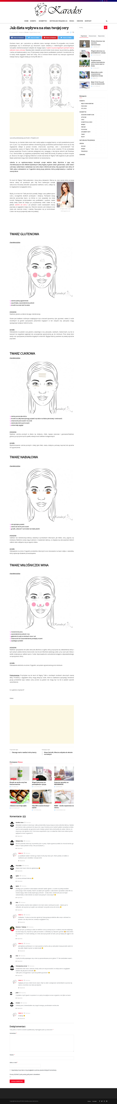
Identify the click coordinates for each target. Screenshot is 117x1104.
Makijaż (83, 124)
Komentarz (13, 1033)
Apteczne (83, 117)
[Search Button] (105, 27)
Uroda (71, 21)
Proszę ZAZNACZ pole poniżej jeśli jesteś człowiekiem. (25, 1074)
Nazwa (12, 1055)
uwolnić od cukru (21, 205)
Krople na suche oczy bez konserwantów (18, 783)
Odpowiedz (19, 836)
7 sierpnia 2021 (58, 786)
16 (73, 32)
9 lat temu (28, 822)
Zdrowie (80, 21)
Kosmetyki (43, 21)
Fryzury (83, 146)
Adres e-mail (14, 1062)
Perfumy (83, 127)
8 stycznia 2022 (14, 786)
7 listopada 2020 (37, 810)
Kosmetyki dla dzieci (86, 122)
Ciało (82, 119)
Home (26, 21)
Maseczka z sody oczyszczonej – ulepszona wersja (97, 74)
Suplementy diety (85, 132)
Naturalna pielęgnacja (58, 21)
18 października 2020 (60, 810)
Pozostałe (84, 129)
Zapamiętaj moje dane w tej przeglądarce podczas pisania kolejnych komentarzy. (34, 1070)
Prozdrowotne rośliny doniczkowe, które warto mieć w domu (98, 63)
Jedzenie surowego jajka (18, 806)
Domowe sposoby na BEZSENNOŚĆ (61, 783)
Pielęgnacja (84, 151)
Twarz (83, 134)
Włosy (83, 136)
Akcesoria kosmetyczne (87, 114)
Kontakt (88, 21)
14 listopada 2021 (37, 786)
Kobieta (33, 21)
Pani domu (84, 106)
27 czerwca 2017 (14, 32)
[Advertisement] (42, 124)
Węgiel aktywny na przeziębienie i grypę (39, 783)
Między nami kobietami (87, 103)
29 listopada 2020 (14, 808)
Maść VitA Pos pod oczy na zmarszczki (98, 83)
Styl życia (84, 108)
